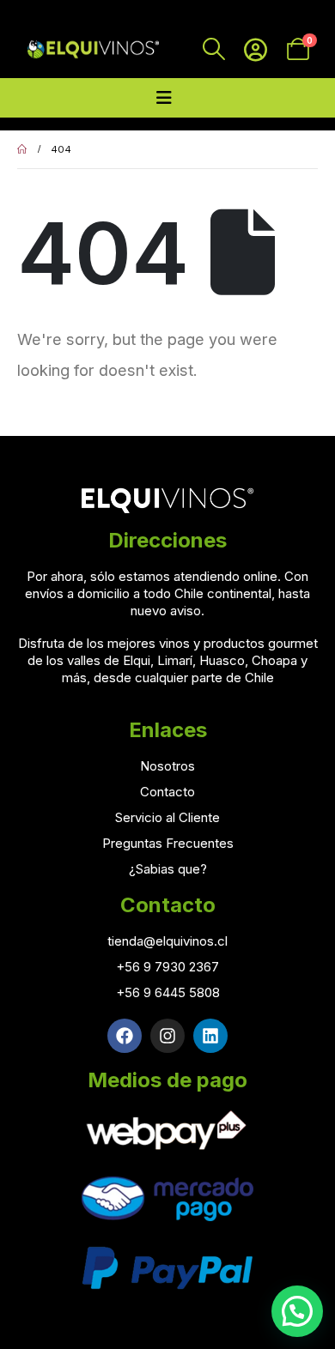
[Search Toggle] (213, 49)
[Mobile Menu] (164, 98)
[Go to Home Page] (22, 149)
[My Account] (255, 49)
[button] (297, 1311)
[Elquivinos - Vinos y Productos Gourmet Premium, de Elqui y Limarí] (92, 48)
